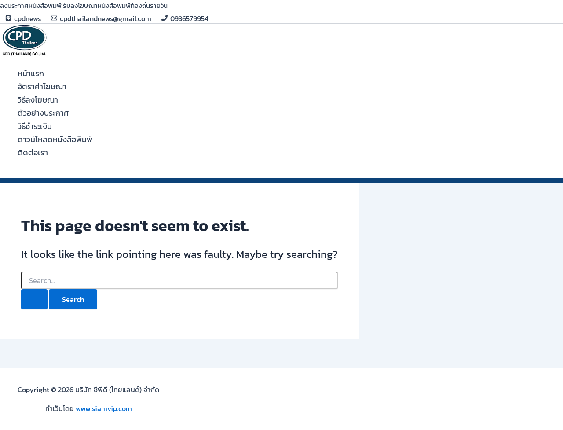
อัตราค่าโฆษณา (42, 86)
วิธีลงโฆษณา (38, 100)
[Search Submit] (34, 299)
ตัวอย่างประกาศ (43, 113)
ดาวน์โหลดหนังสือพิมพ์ (55, 139)
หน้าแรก (31, 73)
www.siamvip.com (104, 408)
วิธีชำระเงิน (35, 126)
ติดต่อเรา (33, 152)
